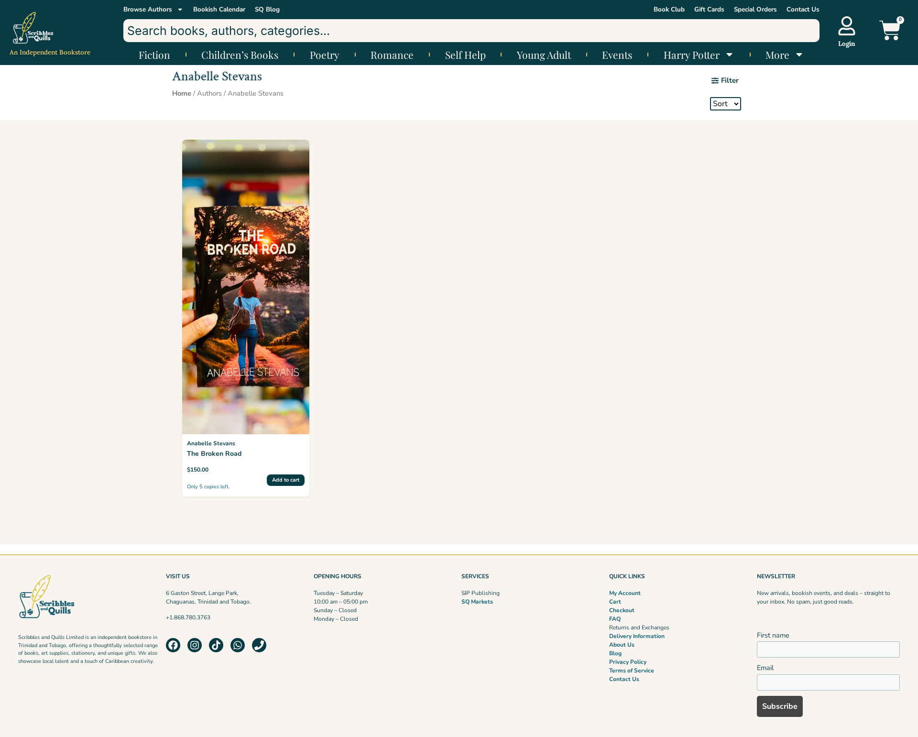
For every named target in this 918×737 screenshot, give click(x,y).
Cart (615, 601)
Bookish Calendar (219, 9)
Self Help (465, 54)
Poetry (324, 54)
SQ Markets (477, 601)
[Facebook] (173, 645)
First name (773, 635)
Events (617, 54)
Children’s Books (239, 54)
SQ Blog (267, 9)
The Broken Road (214, 453)
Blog (615, 653)
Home (181, 93)
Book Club (669, 9)
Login (846, 43)
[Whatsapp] (237, 645)
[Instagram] (194, 645)
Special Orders (755, 9)
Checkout (621, 610)
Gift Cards (709, 9)
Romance (392, 54)
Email (765, 667)
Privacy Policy (627, 662)
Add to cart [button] (285, 480)
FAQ (615, 619)
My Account (625, 593)
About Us (621, 645)
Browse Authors (147, 9)
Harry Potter (692, 54)
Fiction (154, 54)
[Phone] (259, 645)
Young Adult (544, 54)
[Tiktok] (216, 645)
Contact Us (803, 9)
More (777, 54)
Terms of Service (631, 670)
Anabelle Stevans (211, 443)
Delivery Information (637, 636)
